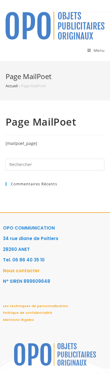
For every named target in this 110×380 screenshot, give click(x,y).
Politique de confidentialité (27, 312)
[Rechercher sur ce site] (55, 164)
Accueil (12, 85)
